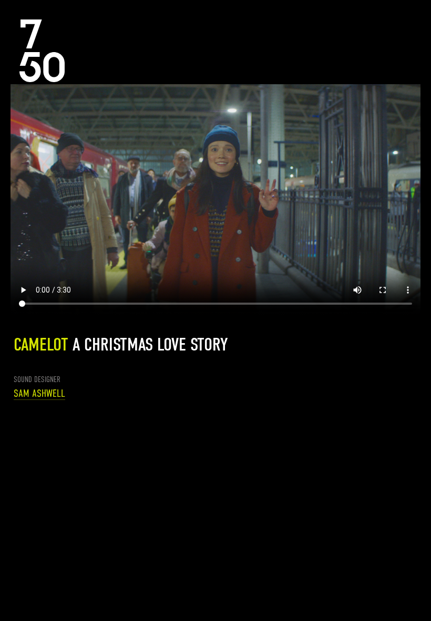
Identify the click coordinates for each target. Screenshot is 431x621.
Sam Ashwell (39, 393)
